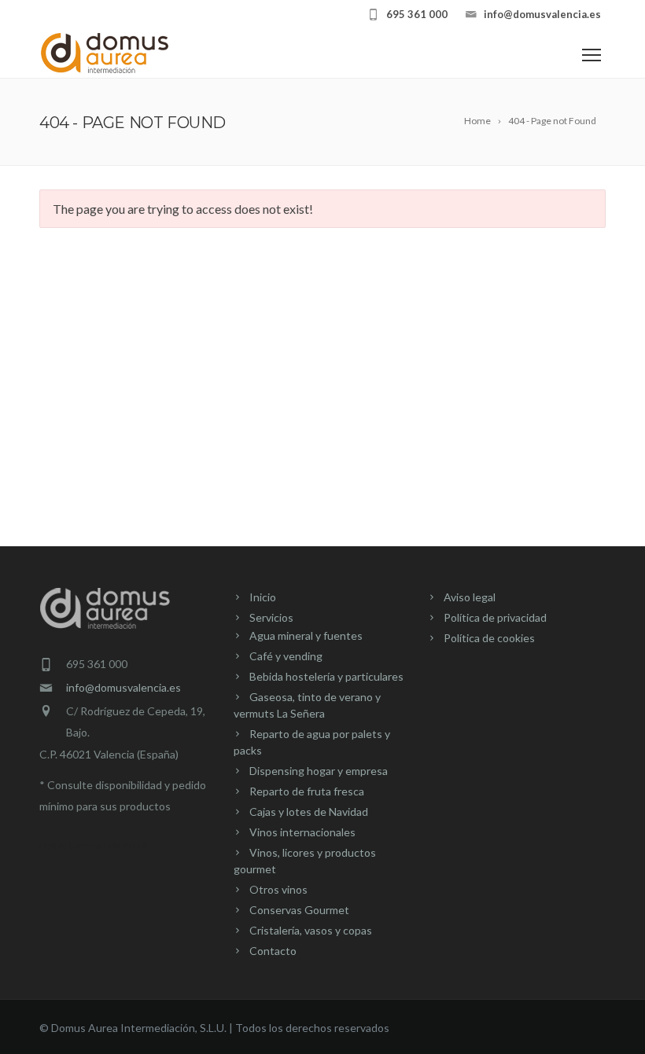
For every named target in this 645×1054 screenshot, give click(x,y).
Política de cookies (489, 638)
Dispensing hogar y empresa (318, 770)
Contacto (273, 950)
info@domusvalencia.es (123, 687)
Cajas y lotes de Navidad (308, 811)
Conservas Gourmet (299, 909)
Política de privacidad (495, 617)
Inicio (262, 597)
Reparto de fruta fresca (306, 791)
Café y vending (285, 656)
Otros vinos (278, 889)
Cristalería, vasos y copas (310, 930)
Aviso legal (470, 597)
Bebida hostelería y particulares (326, 676)
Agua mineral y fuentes (306, 635)
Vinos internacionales (302, 832)
